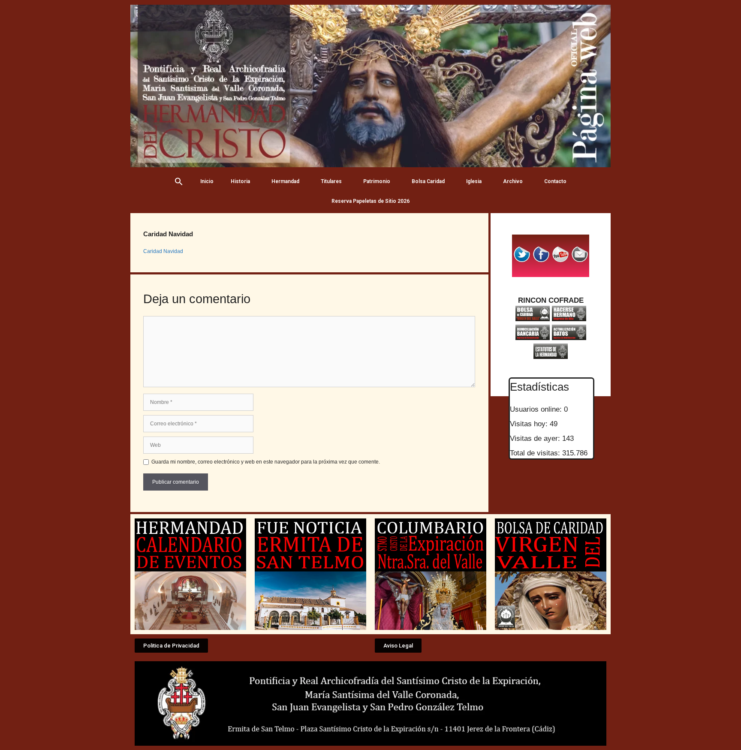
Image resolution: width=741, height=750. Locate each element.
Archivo (513, 181)
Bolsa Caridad (428, 181)
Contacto (555, 181)
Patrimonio (376, 181)
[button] (171, 646)
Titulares (331, 181)
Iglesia (474, 181)
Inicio (207, 181)
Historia (240, 181)
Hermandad (285, 181)
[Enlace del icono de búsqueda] (179, 181)
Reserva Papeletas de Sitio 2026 (370, 201)
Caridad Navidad (163, 251)
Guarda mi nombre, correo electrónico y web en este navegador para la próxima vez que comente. (265, 462)
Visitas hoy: (530, 424)
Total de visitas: (536, 453)
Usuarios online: (537, 409)
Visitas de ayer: (536, 438)
